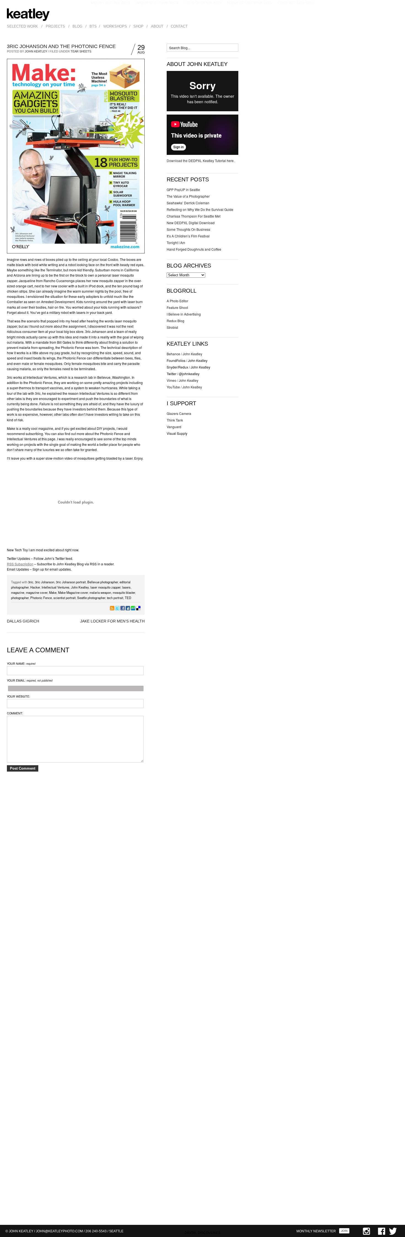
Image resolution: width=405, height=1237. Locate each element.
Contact (179, 26)
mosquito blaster (124, 592)
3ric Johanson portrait (71, 582)
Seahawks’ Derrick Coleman (188, 202)
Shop (138, 26)
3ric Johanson (44, 582)
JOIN (344, 1230)
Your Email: (29, 680)
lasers (126, 587)
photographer (20, 597)
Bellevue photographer (102, 582)
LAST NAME (324, 1185)
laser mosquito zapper (105, 587)
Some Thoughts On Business (188, 229)
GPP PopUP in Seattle (183, 189)
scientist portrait (64, 597)
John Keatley (36, 51)
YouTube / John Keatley (184, 387)
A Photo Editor (177, 300)
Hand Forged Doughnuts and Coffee (194, 249)
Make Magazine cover (73, 592)
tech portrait (115, 597)
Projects (55, 26)
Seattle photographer (91, 597)
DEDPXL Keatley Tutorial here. (211, 160)
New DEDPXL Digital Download (191, 222)
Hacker (35, 587)
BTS (93, 26)
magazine (17, 592)
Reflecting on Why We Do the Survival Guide (200, 209)
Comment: (15, 713)
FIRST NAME (325, 1174)
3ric (30, 582)
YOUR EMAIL (325, 1196)
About (157, 26)
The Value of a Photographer (188, 196)
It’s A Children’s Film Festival (188, 236)
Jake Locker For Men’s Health (112, 621)
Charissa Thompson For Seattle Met (193, 216)
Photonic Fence (41, 597)
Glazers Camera (179, 413)
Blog (77, 26)
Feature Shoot (177, 307)
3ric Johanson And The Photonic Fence (61, 46)
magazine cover (36, 592)
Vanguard (174, 426)
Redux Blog (175, 320)
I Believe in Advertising (184, 314)
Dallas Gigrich (23, 621)
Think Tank (175, 420)
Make (52, 592)
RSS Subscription (20, 563)
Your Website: (18, 696)
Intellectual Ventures (55, 587)
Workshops (115, 26)
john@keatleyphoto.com (59, 1231)
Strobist (172, 327)
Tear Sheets (81, 51)
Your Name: (21, 663)
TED (128, 597)
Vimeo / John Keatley (182, 380)
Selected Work (22, 26)
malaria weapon (100, 592)
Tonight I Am (176, 242)
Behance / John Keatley (184, 353)
